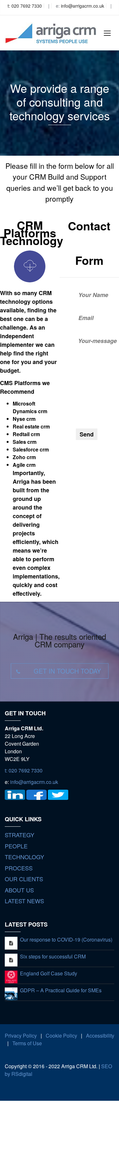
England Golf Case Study (48, 973)
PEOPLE (16, 846)
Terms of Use (27, 1043)
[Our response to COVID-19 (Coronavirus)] (11, 942)
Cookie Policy (61, 1035)
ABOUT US (19, 890)
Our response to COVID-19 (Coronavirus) (66, 939)
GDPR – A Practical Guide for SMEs (61, 990)
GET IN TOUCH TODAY (67, 670)
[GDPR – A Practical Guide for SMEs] (11, 993)
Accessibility (100, 1035)
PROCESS (19, 868)
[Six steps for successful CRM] (11, 959)
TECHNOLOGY (24, 857)
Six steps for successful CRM (53, 956)
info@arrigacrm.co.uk (82, 6)
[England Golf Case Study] (11, 976)
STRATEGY (19, 835)
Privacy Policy (21, 1035)
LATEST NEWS (24, 901)
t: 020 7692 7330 (25, 6)
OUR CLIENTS (24, 879)
